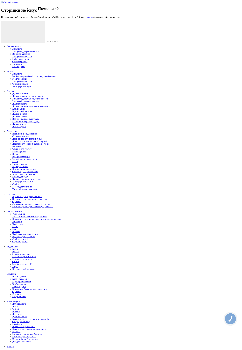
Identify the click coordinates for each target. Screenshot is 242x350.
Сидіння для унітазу (22, 239)
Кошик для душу (20, 176)
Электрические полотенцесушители (29, 199)
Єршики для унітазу (22, 149)
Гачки (15, 161)
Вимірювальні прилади (23, 269)
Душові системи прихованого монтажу (31, 106)
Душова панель (19, 104)
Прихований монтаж (22, 111)
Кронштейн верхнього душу (25, 121)
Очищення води (20, 84)
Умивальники (18, 214)
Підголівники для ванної (24, 169)
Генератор (17, 294)
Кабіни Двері (18, 66)
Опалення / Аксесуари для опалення (29, 289)
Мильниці (17, 146)
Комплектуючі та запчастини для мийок (31, 319)
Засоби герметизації (21, 264)
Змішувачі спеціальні (22, 56)
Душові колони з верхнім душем (27, 96)
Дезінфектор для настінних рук (27, 139)
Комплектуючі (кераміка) (24, 336)
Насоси (15, 251)
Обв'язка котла (19, 284)
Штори (15, 154)
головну (89, 17)
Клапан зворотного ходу (24, 256)
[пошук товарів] (23, 32)
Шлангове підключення (23, 326)
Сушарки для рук (20, 136)
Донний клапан (19, 316)
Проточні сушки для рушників (27, 196)
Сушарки (11, 194)
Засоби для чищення (22, 187)
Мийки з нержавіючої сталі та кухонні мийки (34, 76)
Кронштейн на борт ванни (25, 339)
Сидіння (16, 184)
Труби (15, 266)
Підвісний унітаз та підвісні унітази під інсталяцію (36, 219)
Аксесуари (12, 131)
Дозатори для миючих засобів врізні (29, 141)
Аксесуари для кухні (22, 86)
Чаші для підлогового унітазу (26, 234)
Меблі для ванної (20, 59)
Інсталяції (17, 64)
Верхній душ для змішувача (25, 119)
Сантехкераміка (19, 61)
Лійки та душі (19, 126)
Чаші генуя (17, 224)
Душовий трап (19, 124)
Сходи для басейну (21, 321)
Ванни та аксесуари (21, 54)
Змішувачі (17, 49)
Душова (10, 91)
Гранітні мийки (19, 79)
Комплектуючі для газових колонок (29, 329)
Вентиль (16, 331)
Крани (15, 249)
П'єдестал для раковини (23, 236)
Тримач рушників (20, 164)
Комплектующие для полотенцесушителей (32, 206)
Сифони (16, 309)
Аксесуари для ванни (22, 181)
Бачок (15, 226)
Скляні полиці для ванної (24, 159)
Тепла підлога (19, 286)
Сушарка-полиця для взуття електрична (31, 204)
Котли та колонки (20, 279)
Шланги (16, 311)
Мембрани (17, 324)
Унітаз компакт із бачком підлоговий (29, 216)
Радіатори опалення (21, 281)
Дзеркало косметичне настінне (27, 179)
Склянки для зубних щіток (25, 171)
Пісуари (16, 231)
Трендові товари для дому (24, 189)
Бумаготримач (19, 151)
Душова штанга (19, 116)
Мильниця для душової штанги (27, 334)
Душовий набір (19, 114)
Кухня (10, 71)
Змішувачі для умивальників (25, 51)
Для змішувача (19, 304)
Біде (14, 229)
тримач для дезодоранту (23, 174)
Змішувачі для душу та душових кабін (30, 99)
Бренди (10, 346)
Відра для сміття (20, 166)
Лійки (15, 306)
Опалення (11, 274)
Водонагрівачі (19, 276)
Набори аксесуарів (21, 156)
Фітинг (15, 261)
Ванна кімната (14, 46)
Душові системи (20, 93)
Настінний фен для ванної (24, 134)
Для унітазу (17, 314)
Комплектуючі (13, 301)
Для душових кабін (21, 341)
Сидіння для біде (20, 241)
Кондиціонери (19, 296)
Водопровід (12, 246)
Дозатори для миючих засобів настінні (30, 144)
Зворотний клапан (21, 254)
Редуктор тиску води (22, 259)
